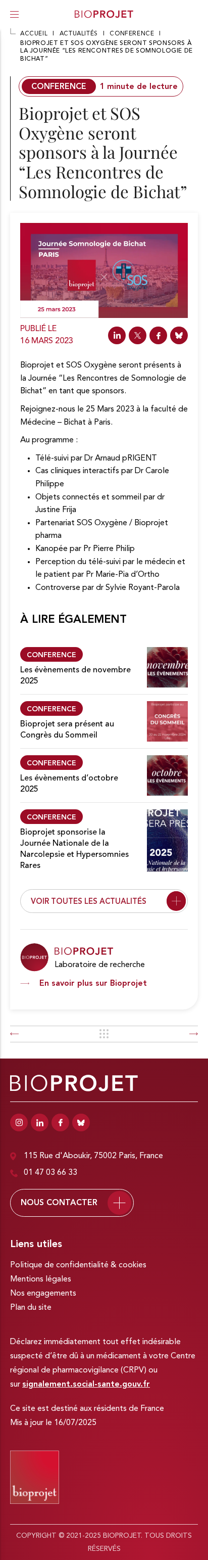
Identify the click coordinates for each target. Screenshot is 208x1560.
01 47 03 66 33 (50, 1173)
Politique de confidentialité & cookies (78, 1265)
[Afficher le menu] (14, 14)
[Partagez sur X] (137, 335)
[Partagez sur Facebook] (158, 335)
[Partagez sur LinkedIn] (117, 335)
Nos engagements (43, 1294)
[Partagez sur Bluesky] (179, 335)
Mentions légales (40, 1279)
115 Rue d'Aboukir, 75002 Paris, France (93, 1156)
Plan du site (30, 1308)
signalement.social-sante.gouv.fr (86, 1385)
